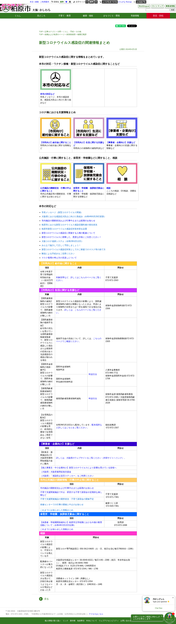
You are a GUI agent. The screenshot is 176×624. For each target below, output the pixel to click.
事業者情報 (170, 6)
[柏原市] (26, 8)
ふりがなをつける (110, 2)
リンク (65, 621)
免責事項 (80, 621)
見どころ (41, 16)
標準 (62, 2)
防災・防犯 (158, 16)
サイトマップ (157, 6)
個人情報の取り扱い (53, 621)
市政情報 (135, 16)
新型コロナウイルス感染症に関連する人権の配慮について (68, 233)
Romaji (129, 2)
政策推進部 (71, 34)
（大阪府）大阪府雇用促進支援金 (55, 472)
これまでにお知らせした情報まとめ (56, 529)
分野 (59, 32)
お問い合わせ (125, 621)
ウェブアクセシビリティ (109, 621)
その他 (78, 32)
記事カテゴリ (50, 32)
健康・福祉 (88, 16)
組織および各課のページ (55, 34)
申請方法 (93, 374)
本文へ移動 (34, 2)
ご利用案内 (44, 2)
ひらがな (121, 2)
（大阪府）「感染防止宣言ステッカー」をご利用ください (67, 476)
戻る (46, 599)
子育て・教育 (64, 16)
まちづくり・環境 (111, 16)
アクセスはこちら (96, 614)
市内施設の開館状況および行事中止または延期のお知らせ (68, 221)
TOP (41, 32)
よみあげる (141, 2)
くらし (18, 16)
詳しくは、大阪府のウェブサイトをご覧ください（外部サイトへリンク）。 (91, 458)
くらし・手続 (68, 32)
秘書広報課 (81, 34)
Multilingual (144, 6)
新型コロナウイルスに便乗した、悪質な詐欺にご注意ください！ (71, 237)
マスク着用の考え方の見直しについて (59, 258)
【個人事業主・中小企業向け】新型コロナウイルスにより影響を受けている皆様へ (78, 468)
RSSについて (91, 621)
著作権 (72, 621)
